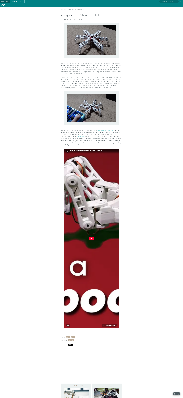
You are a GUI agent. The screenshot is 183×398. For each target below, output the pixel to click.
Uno (72, 337)
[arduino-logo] (3, 5)
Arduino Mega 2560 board (106, 130)
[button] (181, 1)
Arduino (71, 340)
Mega (68, 337)
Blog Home (63, 9)
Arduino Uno (80, 136)
